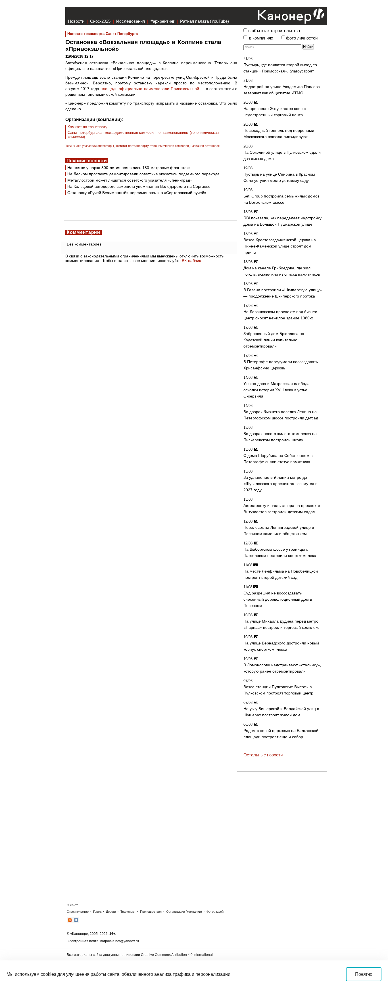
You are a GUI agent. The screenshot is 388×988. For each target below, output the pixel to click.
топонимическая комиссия (169, 145)
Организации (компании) (184, 911)
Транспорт (127, 911)
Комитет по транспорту (87, 127)
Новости (76, 21)
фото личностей (302, 38)
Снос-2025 (100, 21)
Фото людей (215, 911)
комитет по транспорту (132, 145)
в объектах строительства (274, 30)
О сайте (72, 905)
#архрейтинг (162, 21)
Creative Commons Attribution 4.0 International (177, 955)
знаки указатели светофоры (93, 145)
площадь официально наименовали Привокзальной (150, 88)
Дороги (111, 911)
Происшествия (151, 911)
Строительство (78, 911)
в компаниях (261, 38)
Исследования (130, 21)
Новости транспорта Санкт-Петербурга (102, 34)
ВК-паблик (191, 260)
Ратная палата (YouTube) (204, 21)
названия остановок (205, 145)
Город (97, 911)
